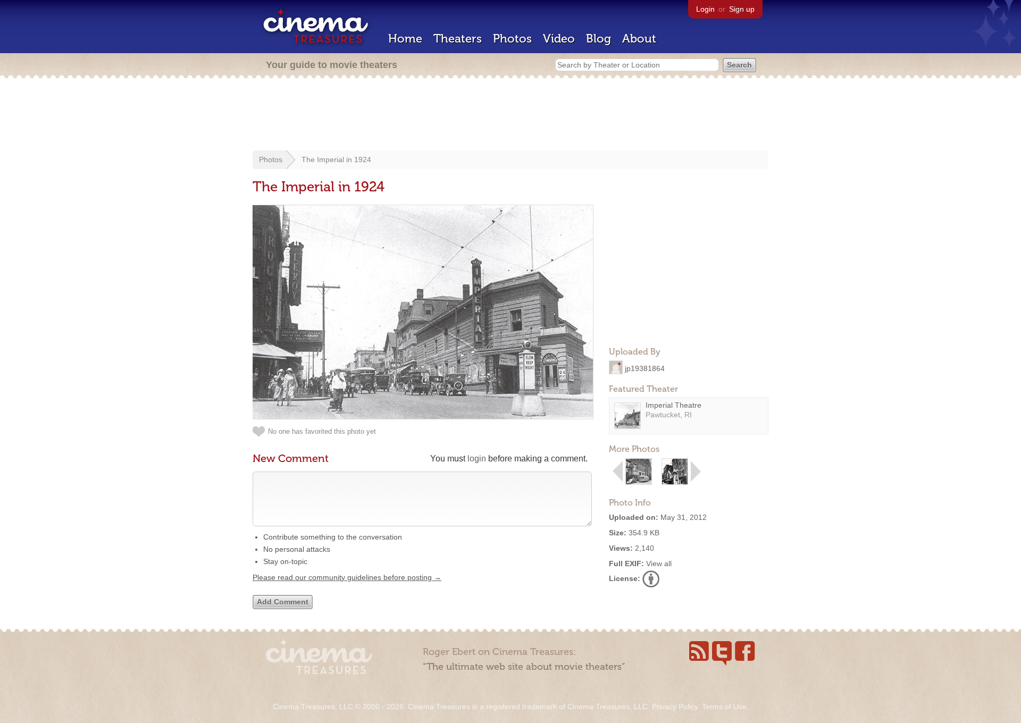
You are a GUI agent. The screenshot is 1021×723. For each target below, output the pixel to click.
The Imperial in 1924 (336, 159)
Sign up (742, 9)
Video (559, 38)
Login (705, 9)
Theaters (457, 38)
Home (405, 38)
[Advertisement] (510, 115)
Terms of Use (724, 706)
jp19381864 (645, 368)
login (476, 458)
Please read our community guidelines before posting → (347, 577)
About (639, 38)
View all (659, 563)
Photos (512, 38)
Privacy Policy (675, 706)
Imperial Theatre (673, 405)
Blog (598, 38)
